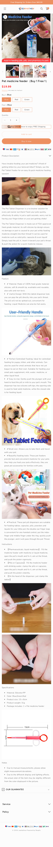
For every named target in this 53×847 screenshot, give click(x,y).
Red (16, 99)
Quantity (5, 115)
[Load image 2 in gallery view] (26, 71)
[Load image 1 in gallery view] (12, 71)
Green (27, 99)
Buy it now (27, 141)
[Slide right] (50, 71)
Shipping (5, 90)
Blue (6, 99)
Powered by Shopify (34, 830)
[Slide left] (2, 71)
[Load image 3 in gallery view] (40, 71)
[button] (5, 8)
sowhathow (22, 830)
